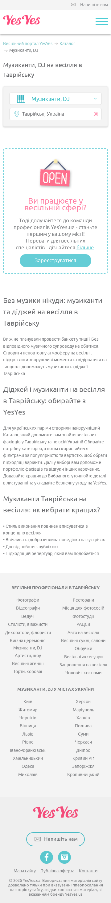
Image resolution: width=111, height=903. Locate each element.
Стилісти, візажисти (27, 624)
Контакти (88, 871)
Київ (27, 701)
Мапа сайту (25, 871)
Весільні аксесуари (83, 657)
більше (85, 247)
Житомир (27, 710)
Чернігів (27, 718)
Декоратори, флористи (28, 632)
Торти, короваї (27, 671)
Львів (28, 734)
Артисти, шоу (28, 655)
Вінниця (28, 726)
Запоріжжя (83, 766)
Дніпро (83, 750)
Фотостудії (83, 616)
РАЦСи (83, 624)
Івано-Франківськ (28, 750)
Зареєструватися (55, 260)
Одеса (28, 766)
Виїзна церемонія (28, 640)
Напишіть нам (94, 4)
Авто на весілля (83, 632)
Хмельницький (28, 758)
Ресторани (83, 600)
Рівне (28, 742)
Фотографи (27, 600)
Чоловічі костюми (83, 672)
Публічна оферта (57, 871)
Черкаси (83, 742)
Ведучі (28, 616)
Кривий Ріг (83, 758)
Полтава (83, 726)
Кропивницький (83, 774)
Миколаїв (28, 774)
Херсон (83, 701)
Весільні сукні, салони (83, 640)
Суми (83, 734)
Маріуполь (83, 710)
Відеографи (28, 608)
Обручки (83, 648)
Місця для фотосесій (83, 608)
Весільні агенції (28, 663)
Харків (83, 718)
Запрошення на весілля (83, 665)
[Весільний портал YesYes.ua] (21, 22)
